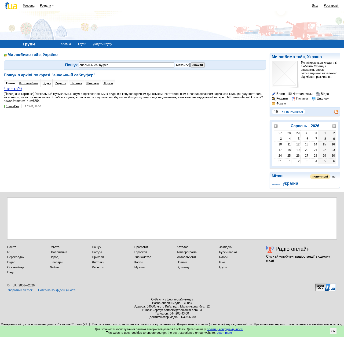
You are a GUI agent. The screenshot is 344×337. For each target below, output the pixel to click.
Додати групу (102, 44)
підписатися (292, 111)
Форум (281, 103)
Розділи (45, 5)
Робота (54, 247)
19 (276, 112)
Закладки (225, 247)
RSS (10, 252)
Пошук (96, 247)
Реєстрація (331, 5)
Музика (139, 267)
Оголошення (58, 252)
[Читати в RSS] (334, 112)
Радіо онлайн (292, 249)
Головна (28, 5)
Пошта (11, 247)
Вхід (315, 5)
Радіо (11, 272)
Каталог (182, 247)
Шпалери (322, 98)
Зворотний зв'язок (20, 290)
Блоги (280, 94)
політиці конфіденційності (225, 329)
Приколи (98, 257)
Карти (138, 262)
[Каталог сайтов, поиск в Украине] (325, 285)
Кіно (222, 262)
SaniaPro (12, 106)
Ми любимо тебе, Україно (297, 57)
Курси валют (228, 252)
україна (290, 183)
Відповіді (183, 267)
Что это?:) (13, 89)
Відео (325, 94)
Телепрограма (187, 252)
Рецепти (282, 98)
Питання (302, 98)
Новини (182, 262)
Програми (141, 247)
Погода (97, 252)
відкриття (276, 184)
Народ (54, 257)
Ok (333, 331)
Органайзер (15, 267)
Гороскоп (140, 252)
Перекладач (15, 257)
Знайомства (142, 257)
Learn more (224, 332)
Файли (54, 267)
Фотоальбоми (302, 94)
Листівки (98, 262)
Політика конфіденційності (57, 290)
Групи (82, 44)
